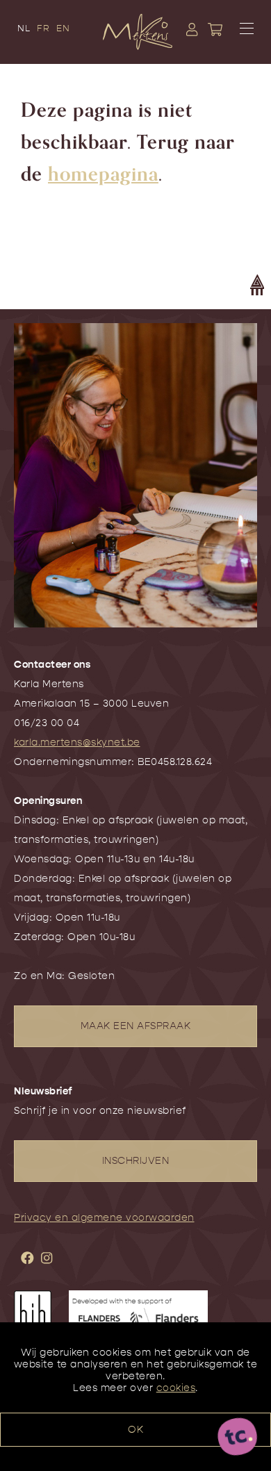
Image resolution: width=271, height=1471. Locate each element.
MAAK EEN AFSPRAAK (136, 1026)
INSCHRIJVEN (136, 1161)
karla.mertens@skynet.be (77, 742)
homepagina (103, 174)
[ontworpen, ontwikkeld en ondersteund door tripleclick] (238, 1438)
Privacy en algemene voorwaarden (104, 1218)
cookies (176, 1388)
